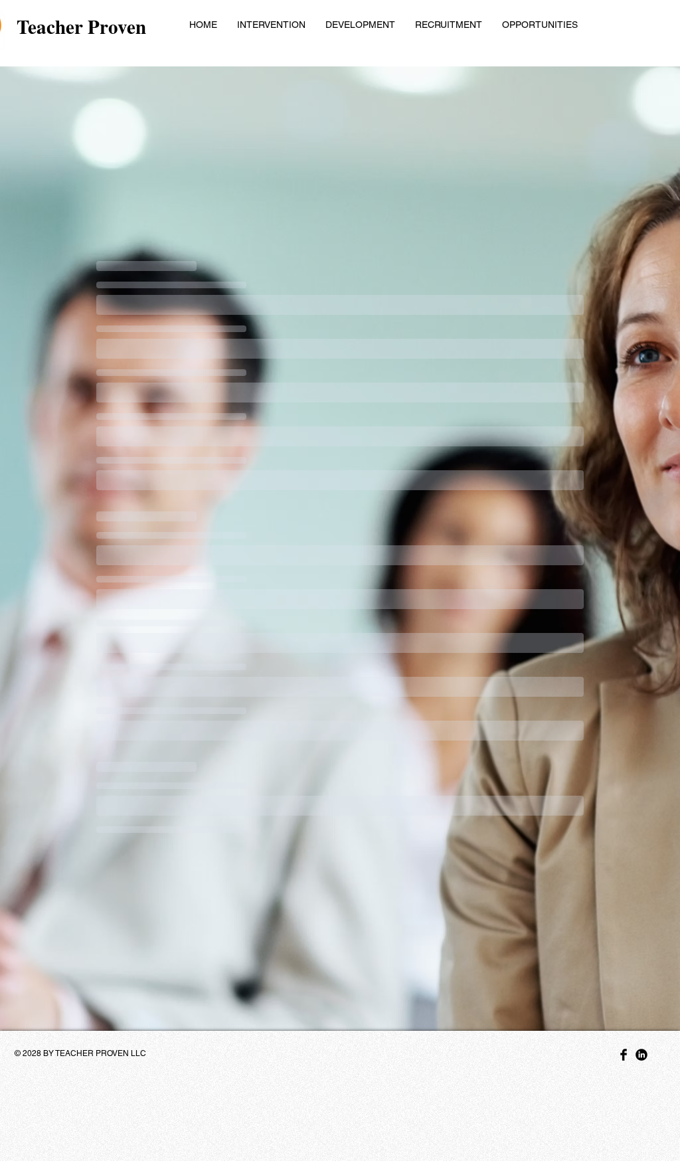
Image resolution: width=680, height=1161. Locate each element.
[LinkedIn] (641, 1055)
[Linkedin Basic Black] (624, 1055)
